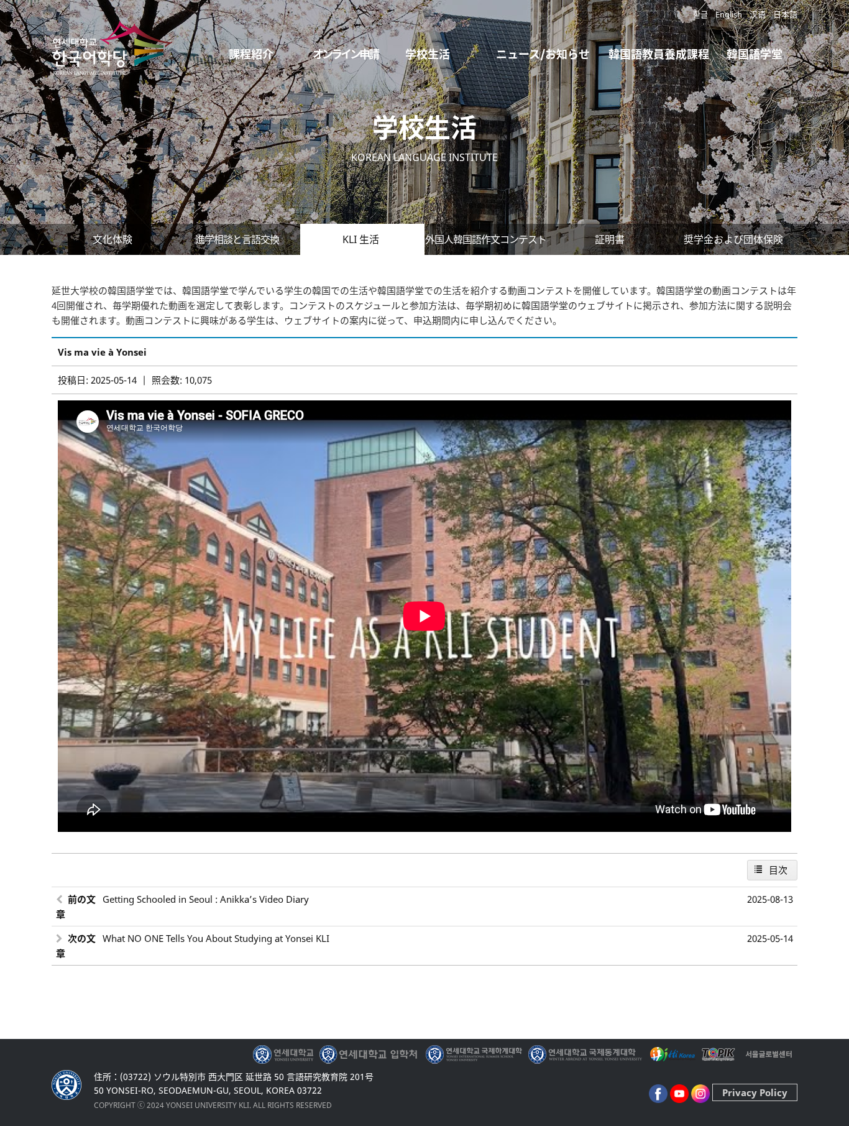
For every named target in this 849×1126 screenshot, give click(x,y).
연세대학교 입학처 (369, 1054)
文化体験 (112, 239)
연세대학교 (284, 1054)
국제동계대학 (585, 1054)
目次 (778, 870)
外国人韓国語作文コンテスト (485, 239)
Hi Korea (672, 1054)
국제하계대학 (474, 1054)
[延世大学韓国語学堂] (114, 65)
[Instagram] (700, 1092)
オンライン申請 (345, 54)
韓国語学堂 (754, 54)
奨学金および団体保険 (733, 239)
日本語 (785, 14)
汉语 (758, 14)
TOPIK (719, 1054)
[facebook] (658, 1092)
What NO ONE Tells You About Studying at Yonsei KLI (216, 938)
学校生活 (427, 54)
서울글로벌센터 (768, 1054)
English (728, 14)
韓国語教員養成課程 (658, 54)
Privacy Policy (754, 1092)
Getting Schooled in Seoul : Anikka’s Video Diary (206, 899)
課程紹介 (251, 54)
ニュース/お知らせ (543, 54)
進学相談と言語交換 (237, 239)
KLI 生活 (360, 239)
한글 (700, 14)
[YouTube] (679, 1092)
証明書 (610, 239)
